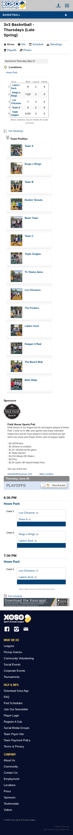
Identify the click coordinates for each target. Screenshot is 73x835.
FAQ (6, 696)
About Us (9, 760)
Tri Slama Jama (34, 272)
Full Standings (15, 131)
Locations (10, 785)
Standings (56, 44)
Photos (27, 50)
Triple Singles (33, 254)
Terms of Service (62, 826)
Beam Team (31, 218)
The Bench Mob (34, 362)
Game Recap (41, 523)
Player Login (11, 715)
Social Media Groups (16, 727)
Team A (16, 107)
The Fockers (32, 308)
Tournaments (12, 676)
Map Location (46, 474)
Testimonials (11, 803)
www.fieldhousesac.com (19, 474)
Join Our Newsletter (16, 709)
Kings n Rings (33, 164)
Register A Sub (13, 721)
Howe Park (11, 72)
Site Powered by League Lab (56, 829)
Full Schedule (14, 596)
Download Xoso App (16, 690)
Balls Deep (31, 380)
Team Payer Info (14, 734)
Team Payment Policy (17, 740)
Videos (8, 809)
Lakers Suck (32, 326)
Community (11, 766)
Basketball (11, 14)
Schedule (37, 44)
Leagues (9, 645)
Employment (11, 778)
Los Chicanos (33, 290)
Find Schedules (13, 703)
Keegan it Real (33, 344)
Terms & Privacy (14, 746)
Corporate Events (14, 670)
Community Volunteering (19, 658)
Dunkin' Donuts (33, 200)
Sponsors (10, 797)
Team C (29, 236)
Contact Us (11, 772)
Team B (29, 182)
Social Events (12, 664)
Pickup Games (13, 652)
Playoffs (11, 50)
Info (23, 44)
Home (10, 44)
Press (7, 791)
